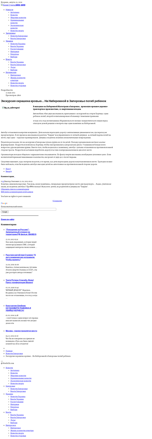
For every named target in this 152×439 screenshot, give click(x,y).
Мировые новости (18, 17)
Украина (9, 41)
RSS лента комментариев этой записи (17, 192)
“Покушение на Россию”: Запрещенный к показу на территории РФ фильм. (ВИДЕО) (21, 231)
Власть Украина (17, 46)
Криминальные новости (17, 21)
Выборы (13, 57)
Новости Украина (17, 43)
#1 (3, 181)
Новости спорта (17, 30)
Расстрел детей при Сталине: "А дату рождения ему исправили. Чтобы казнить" (21, 257)
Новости (9, 9)
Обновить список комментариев (15, 189)
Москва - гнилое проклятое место (21, 331)
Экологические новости (17, 26)
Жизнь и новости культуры (17, 79)
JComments (57, 201)
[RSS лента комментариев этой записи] (14, 176)
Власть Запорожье (18, 38)
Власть (9, 59)
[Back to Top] (2, 361)
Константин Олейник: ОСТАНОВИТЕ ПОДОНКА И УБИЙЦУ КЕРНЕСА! (18, 308)
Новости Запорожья (19, 36)
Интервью (14, 51)
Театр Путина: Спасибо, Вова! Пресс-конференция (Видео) (20, 281)
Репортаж (14, 54)
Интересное (11, 72)
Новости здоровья (18, 85)
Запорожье (11, 33)
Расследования (16, 49)
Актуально (14, 12)
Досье (13, 67)
